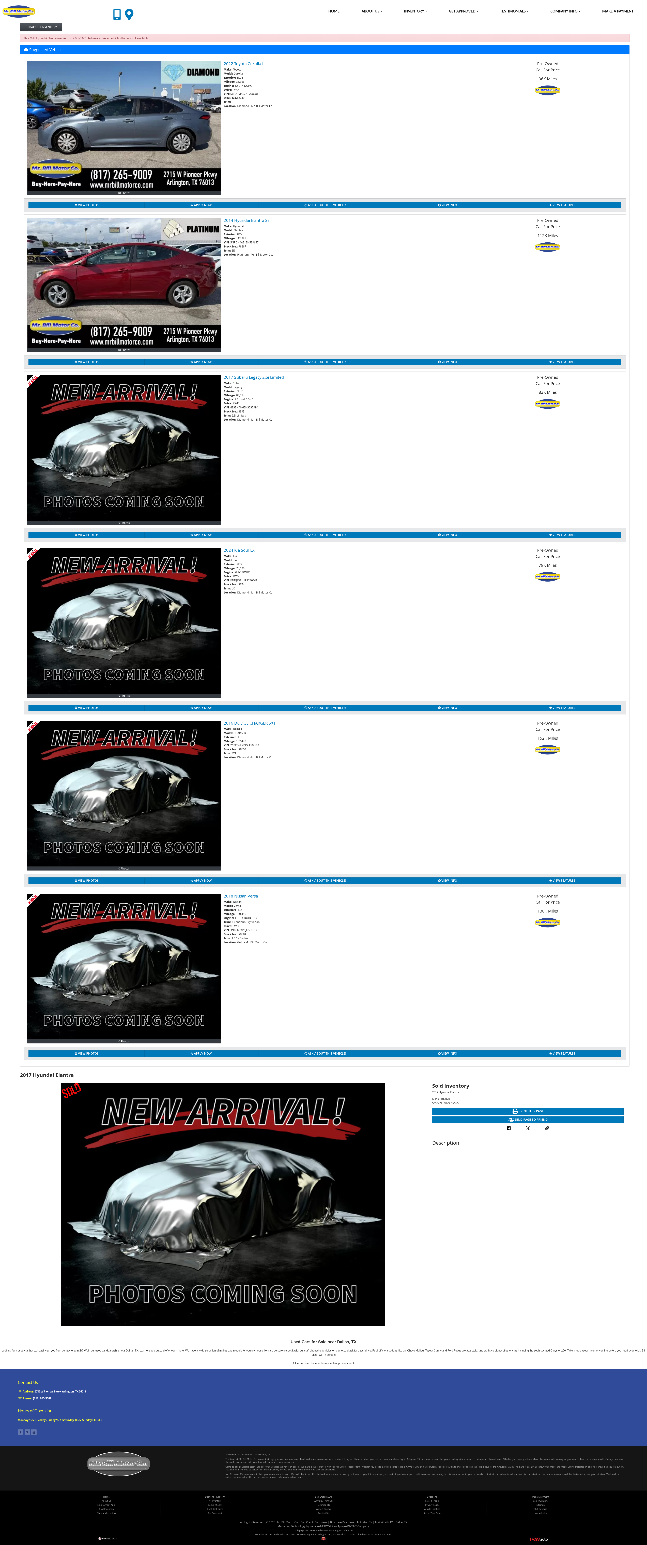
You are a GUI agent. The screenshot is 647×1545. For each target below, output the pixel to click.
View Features (564, 205)
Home (334, 11)
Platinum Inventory (106, 1512)
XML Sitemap (540, 1508)
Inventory (414, 11)
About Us (371, 11)
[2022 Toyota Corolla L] (124, 126)
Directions (432, 1496)
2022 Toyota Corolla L (244, 63)
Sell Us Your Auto (432, 1512)
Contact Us (323, 1512)
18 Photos (124, 193)
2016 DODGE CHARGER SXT (249, 723)
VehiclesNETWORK (321, 1526)
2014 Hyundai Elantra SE (247, 220)
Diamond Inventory (215, 1496)
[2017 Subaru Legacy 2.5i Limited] (124, 448)
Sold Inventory (540, 1500)
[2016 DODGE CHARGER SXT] (124, 794)
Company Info (564, 11)
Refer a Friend (432, 1500)
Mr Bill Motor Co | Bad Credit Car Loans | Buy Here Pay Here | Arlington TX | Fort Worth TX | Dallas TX (342, 1522)
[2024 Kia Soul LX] (124, 621)
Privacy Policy (432, 1504)
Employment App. (106, 1504)
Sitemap (540, 1504)
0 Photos (124, 523)
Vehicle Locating (432, 1508)
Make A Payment (617, 11)
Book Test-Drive (215, 1508)
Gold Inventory (106, 1508)
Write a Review (323, 1508)
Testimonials (513, 11)
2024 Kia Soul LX (239, 550)
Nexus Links (540, 1512)
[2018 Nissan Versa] (124, 967)
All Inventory (215, 1500)
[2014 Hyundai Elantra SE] (124, 283)
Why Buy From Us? (323, 1500)
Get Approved (462, 11)
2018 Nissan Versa (241, 896)
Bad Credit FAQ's (323, 1496)
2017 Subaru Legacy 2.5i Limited (254, 377)
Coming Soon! (215, 1504)
